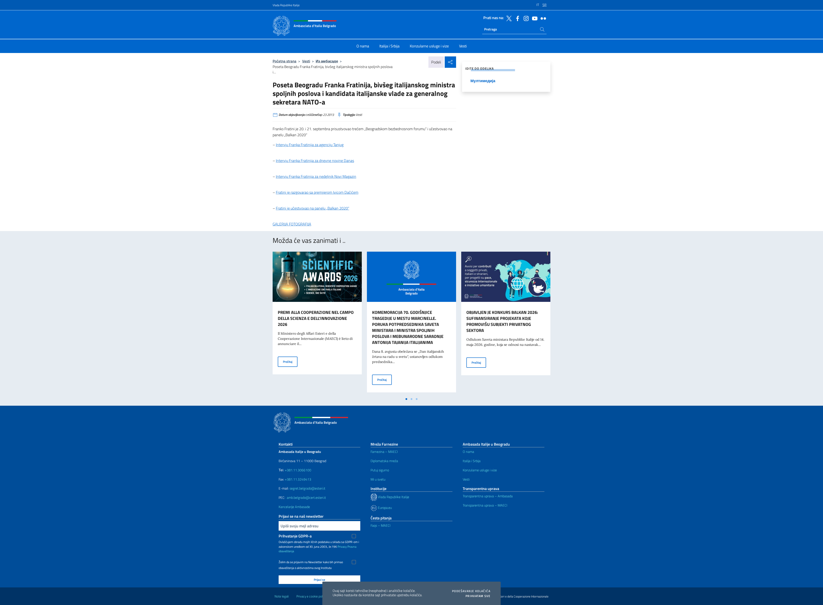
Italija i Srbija (472, 460)
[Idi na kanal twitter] (508, 18)
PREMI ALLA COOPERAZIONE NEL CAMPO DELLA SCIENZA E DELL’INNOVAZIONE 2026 (316, 318)
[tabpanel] (317, 323)
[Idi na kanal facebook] (516, 18)
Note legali (282, 596)
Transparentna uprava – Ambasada (488, 496)
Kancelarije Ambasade (294, 506)
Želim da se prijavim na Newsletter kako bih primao (311, 562)
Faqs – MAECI (380, 525)
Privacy (342, 546)
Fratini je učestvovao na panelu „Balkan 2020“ (312, 208)
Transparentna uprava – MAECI (485, 505)
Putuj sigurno (380, 470)
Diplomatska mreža (384, 460)
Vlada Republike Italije (286, 5)
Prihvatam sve (478, 595)
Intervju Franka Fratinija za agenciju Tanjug (310, 145)
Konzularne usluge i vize (480, 470)
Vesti (306, 61)
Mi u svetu (378, 479)
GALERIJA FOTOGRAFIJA (292, 224)
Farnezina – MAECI (384, 451)
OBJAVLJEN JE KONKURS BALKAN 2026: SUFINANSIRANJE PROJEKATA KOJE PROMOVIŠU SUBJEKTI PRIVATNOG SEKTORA (502, 321)
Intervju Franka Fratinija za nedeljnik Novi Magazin (316, 176)
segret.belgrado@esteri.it (307, 488)
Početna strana (284, 61)
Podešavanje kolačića (471, 591)
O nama (468, 451)
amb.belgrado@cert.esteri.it (306, 497)
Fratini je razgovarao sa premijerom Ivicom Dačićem (317, 192)
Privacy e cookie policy (311, 596)
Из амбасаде (327, 61)
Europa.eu (384, 507)
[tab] (406, 399)
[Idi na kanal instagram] (525, 18)
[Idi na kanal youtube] (533, 18)
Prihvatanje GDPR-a (295, 536)
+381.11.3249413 (298, 479)
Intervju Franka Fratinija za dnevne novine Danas (315, 160)
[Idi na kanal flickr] (542, 18)
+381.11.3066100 (298, 470)
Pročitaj (290, 361)
